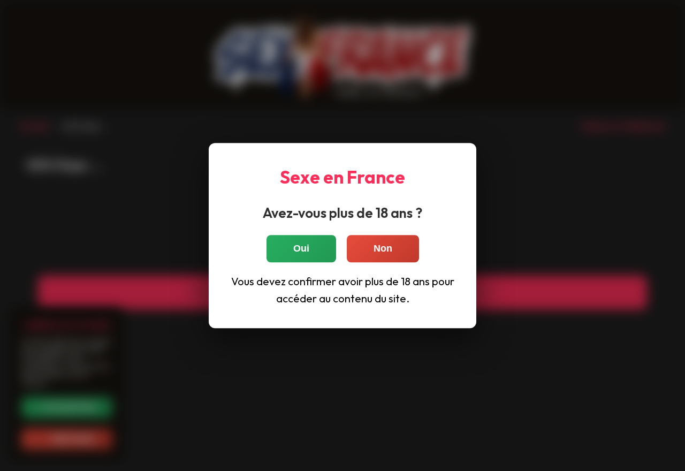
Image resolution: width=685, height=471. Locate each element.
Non (383, 248)
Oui (301, 248)
